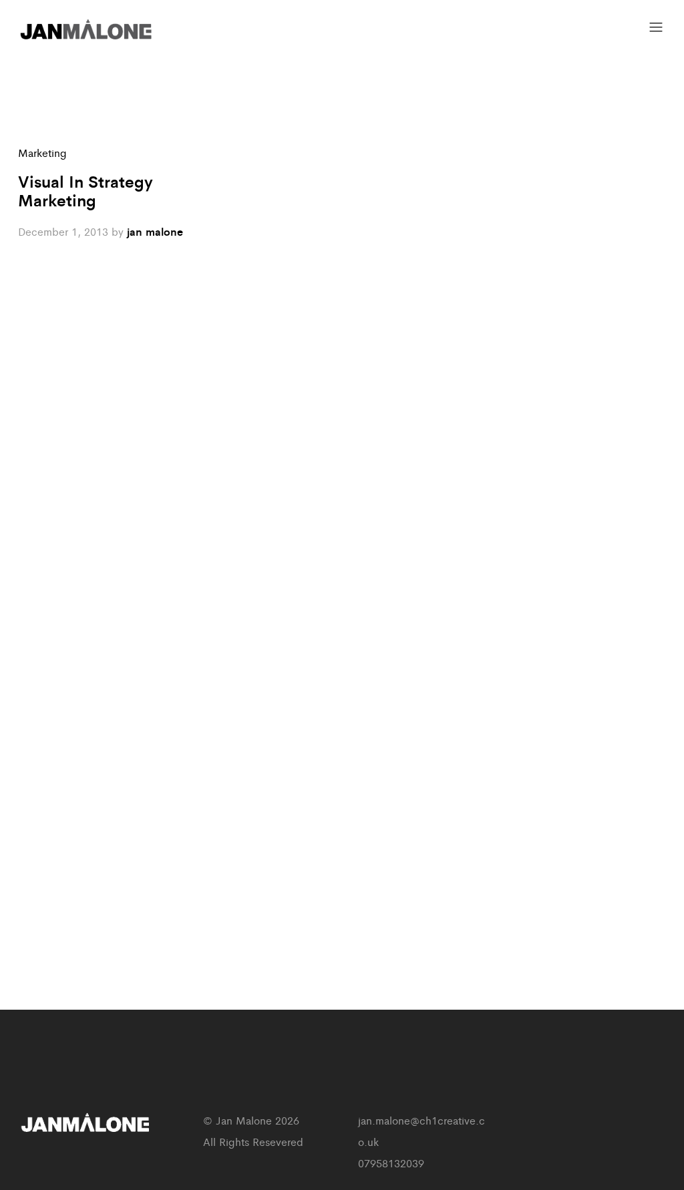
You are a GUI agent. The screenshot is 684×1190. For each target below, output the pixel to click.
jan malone (155, 231)
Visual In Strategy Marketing (85, 191)
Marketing (42, 152)
